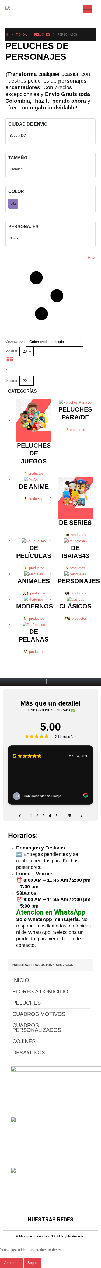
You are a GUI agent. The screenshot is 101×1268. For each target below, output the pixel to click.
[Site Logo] (16, 9)
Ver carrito (11, 1263)
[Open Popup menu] (87, 9)
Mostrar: (11, 351)
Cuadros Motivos (38, 1014)
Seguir (32, 1263)
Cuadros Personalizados (36, 1027)
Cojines (24, 1041)
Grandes (16, 169)
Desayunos (28, 1053)
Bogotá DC (18, 135)
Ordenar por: (15, 341)
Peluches (26, 1003)
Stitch (14, 238)
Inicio (20, 980)
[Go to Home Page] (6, 34)
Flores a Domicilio (40, 991)
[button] (50, 296)
